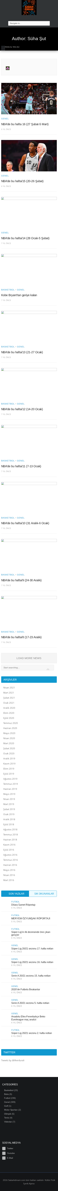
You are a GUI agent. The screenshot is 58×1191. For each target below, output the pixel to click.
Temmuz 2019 (10, 783)
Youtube (11, 1153)
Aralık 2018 (9, 819)
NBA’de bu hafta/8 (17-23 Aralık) (21, 637)
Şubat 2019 (9, 809)
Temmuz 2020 (10, 723)
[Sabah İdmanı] (29, 7)
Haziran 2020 (10, 728)
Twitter (10, 1148)
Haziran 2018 (10, 839)
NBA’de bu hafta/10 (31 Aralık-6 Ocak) (25, 523)
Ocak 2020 (8, 753)
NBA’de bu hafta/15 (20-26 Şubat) (22, 181)
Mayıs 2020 (9, 733)
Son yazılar (16, 893)
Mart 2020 (8, 743)
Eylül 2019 (8, 773)
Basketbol (8, 290)
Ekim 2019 (8, 768)
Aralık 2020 (9, 707)
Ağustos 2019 (10, 778)
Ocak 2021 (8, 702)
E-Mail (10, 1158)
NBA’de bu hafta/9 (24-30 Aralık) (21, 580)
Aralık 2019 (9, 758)
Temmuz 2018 (10, 834)
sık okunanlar (44, 893)
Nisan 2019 (9, 799)
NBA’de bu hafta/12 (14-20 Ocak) (22, 409)
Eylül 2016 (8, 849)
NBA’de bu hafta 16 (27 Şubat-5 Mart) (25, 124)
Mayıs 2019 (9, 793)
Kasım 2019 (9, 763)
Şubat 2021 (9, 697)
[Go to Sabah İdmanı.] (3, 48)
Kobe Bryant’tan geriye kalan (19, 295)
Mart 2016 (8, 880)
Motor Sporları (11, 1110)
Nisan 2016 (9, 875)
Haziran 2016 (10, 864)
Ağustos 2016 (10, 854)
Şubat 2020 (9, 748)
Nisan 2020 (9, 738)
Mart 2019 (8, 804)
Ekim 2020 (8, 712)
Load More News (29, 658)
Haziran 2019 (10, 788)
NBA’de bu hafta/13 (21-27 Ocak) (22, 352)
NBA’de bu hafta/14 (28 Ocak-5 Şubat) (25, 238)
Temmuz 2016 (10, 859)
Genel (5, 118)
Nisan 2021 (9, 687)
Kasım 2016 (9, 844)
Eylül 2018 (8, 824)
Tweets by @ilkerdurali (12, 1060)
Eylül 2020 (8, 717)
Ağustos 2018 (10, 829)
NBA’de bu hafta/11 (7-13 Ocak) (21, 466)
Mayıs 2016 (9, 869)
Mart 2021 (8, 692)
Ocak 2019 (8, 814)
